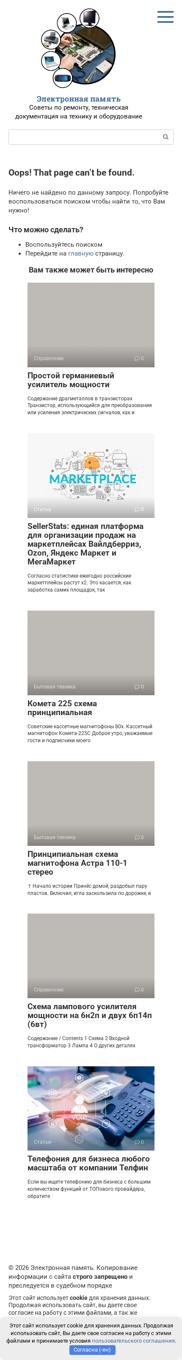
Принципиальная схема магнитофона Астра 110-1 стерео (77, 863)
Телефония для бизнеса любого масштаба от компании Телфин (89, 1163)
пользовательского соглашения (133, 1341)
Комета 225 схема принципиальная (62, 708)
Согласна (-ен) (92, 1349)
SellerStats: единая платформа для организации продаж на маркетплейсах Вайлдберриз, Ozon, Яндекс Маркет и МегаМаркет (85, 544)
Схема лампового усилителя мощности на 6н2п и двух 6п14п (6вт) (90, 1015)
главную (81, 253)
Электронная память (79, 99)
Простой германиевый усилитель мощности (71, 380)
